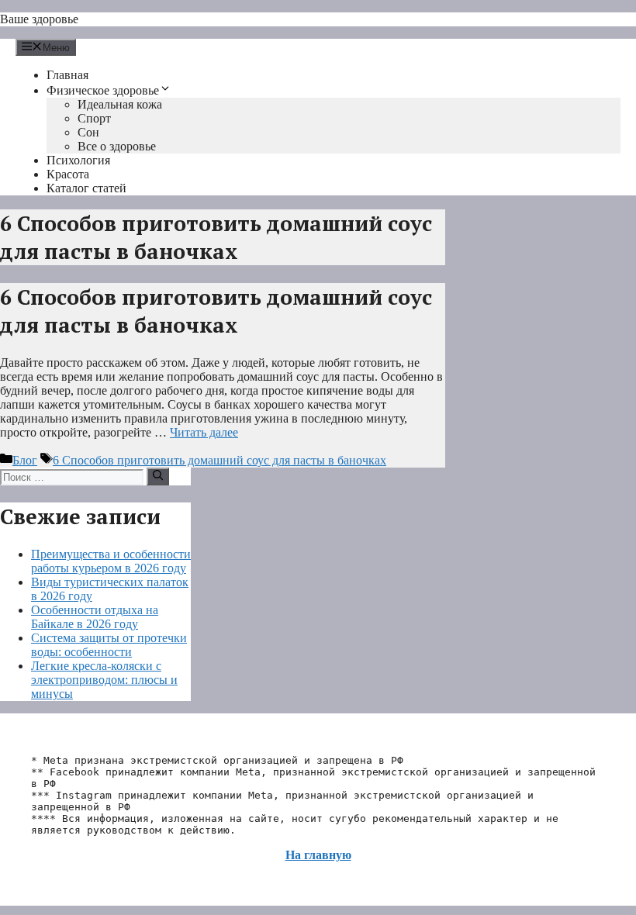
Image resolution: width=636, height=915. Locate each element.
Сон (88, 132)
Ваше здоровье (39, 19)
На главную (318, 854)
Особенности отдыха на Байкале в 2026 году (94, 616)
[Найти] (158, 476)
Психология (78, 160)
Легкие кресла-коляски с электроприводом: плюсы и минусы (104, 679)
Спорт (94, 118)
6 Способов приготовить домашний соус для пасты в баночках (216, 311)
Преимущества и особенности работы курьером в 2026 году (111, 561)
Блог (24, 460)
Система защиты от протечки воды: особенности (109, 644)
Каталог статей (86, 188)
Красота (68, 174)
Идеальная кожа (120, 104)
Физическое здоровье (103, 90)
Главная (67, 74)
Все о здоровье (117, 146)
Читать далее (204, 432)
